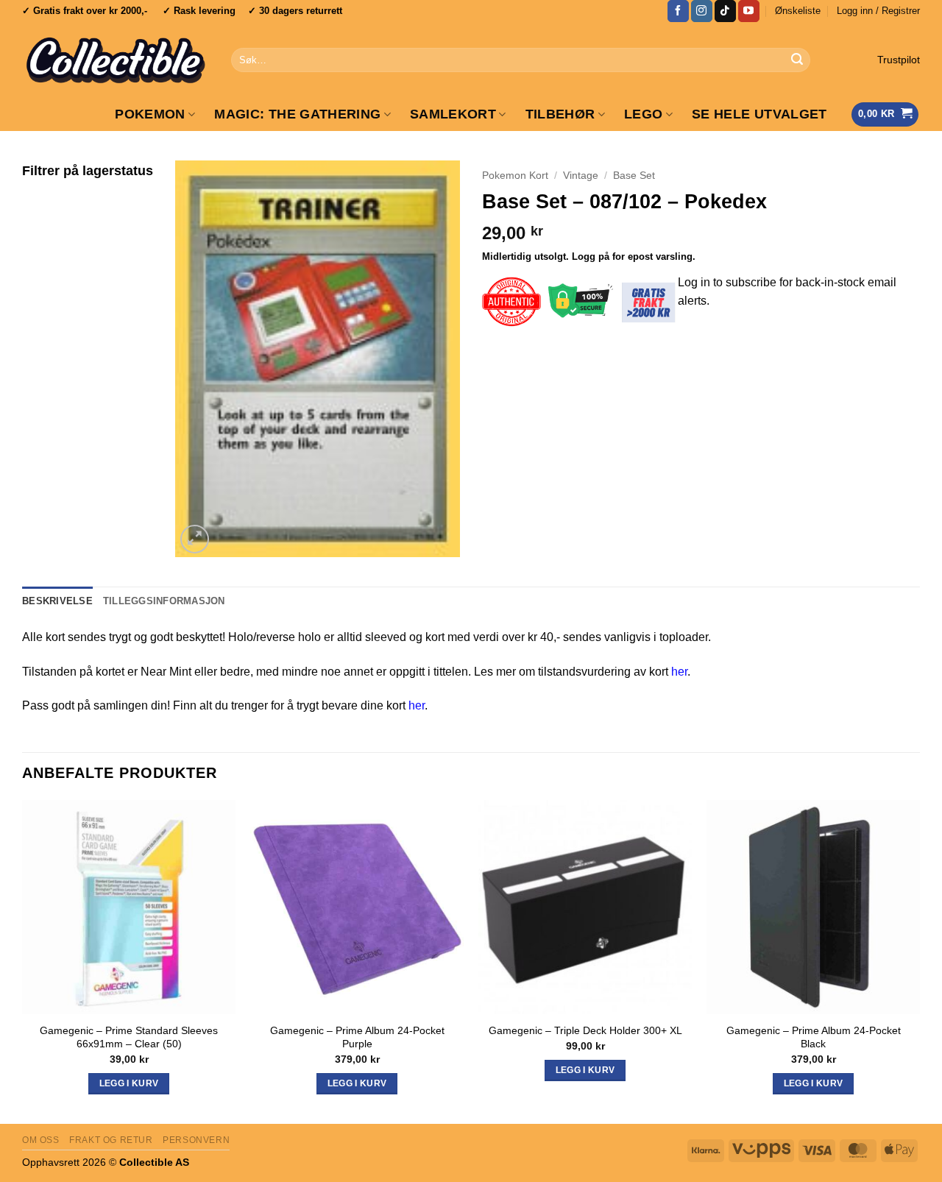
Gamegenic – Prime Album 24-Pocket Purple (357, 1037)
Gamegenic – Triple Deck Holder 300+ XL (585, 1030)
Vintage (580, 175)
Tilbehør (560, 114)
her (679, 671)
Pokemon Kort (515, 175)
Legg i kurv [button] (129, 1083)
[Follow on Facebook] (678, 11)
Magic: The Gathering (297, 114)
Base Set (634, 175)
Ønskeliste (798, 10)
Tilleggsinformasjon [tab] (164, 600)
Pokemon (150, 114)
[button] (878, 11)
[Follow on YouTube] (748, 11)
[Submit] (797, 60)
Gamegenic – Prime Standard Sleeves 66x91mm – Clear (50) (129, 1037)
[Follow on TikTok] (725, 11)
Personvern (196, 1140)
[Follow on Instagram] (701, 11)
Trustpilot (898, 60)
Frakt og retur (111, 1140)
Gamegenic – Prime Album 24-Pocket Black (813, 1037)
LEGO (643, 114)
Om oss (41, 1140)
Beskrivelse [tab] (57, 600)
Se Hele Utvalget (759, 114)
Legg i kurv (585, 1070)
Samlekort (453, 114)
